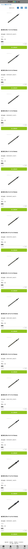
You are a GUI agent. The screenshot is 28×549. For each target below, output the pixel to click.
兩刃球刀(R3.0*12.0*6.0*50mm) (9, 516)
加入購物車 (14, 47)
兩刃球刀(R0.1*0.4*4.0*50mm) (9, 30)
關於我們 (6, 542)
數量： (2, 41)
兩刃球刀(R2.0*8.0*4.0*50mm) (9, 435)
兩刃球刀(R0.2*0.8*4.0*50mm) (9, 70)
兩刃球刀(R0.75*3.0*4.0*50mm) (9, 232)
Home (2, 4)
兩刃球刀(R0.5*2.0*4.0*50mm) (9, 192)
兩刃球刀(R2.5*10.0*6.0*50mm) (9, 476)
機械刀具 (7, 4)
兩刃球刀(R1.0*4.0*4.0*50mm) (9, 273)
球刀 (11, 4)
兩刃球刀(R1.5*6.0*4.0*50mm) (9, 354)
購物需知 (11, 542)
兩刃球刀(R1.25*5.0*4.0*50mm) (9, 313)
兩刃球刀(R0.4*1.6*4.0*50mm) (9, 151)
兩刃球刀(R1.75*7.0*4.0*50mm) (9, 395)
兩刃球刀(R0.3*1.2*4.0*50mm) (9, 111)
